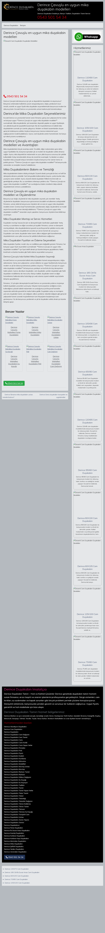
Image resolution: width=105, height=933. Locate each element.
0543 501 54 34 (16, 96)
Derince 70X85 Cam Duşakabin (16, 879)
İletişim (23, 25)
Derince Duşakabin (11, 25)
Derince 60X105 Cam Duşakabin (17, 876)
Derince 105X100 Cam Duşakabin (17, 883)
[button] (14, 857)
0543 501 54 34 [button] (15, 383)
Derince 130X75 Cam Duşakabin (17, 869)
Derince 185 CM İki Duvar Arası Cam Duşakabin (87, 275)
